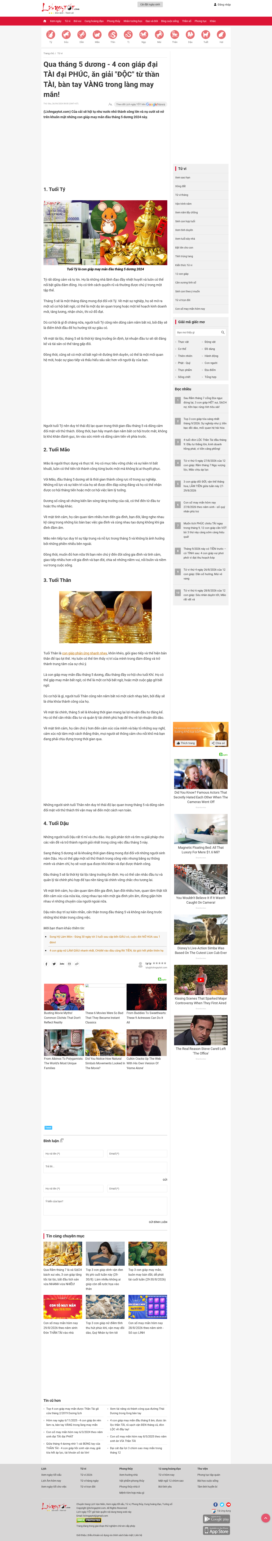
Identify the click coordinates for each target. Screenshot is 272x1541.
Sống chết (184, 377)
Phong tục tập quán (208, 1474)
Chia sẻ (220, 743)
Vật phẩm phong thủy (131, 1480)
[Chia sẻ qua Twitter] (54, 964)
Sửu (66, 42)
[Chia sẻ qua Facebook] (46, 964)
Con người (211, 363)
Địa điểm (210, 370)
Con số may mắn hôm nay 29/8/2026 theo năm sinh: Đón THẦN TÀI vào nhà (60, 1327)
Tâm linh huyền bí (207, 1486)
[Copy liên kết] (77, 964)
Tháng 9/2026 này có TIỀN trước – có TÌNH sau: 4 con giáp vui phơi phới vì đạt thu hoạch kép (205, 553)
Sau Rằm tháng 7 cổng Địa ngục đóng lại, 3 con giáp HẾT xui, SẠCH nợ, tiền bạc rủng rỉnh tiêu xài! (205, 402)
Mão (97, 42)
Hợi (221, 42)
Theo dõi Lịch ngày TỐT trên (131, 104)
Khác (213, 21)
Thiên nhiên (185, 356)
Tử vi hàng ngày (89, 1480)
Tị (128, 42)
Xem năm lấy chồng (186, 212)
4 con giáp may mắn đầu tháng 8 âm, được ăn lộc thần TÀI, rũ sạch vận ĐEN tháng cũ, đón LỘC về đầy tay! (138, 1425)
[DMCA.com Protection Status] (88, 1522)
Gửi (165, 1179)
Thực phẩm (185, 370)
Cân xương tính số (185, 282)
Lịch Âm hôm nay (51, 1480)
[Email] (69, 964)
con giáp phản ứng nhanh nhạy (84, 653)
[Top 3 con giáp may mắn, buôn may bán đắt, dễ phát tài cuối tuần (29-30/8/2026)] (147, 1254)
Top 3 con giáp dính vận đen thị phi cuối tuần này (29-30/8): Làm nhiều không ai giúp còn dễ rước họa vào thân (104, 1279)
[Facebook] (215, 1506)
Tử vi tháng (181, 194)
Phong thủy (113, 21)
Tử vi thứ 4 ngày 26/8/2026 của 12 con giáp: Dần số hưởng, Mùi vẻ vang (204, 574)
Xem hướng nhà (128, 1474)
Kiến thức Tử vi (183, 265)
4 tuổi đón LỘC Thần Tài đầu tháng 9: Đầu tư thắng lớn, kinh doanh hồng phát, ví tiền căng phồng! (205, 444)
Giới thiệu (81, 1535)
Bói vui (77, 21)
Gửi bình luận (158, 1222)
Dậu (190, 42)
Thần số (186, 21)
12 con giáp (182, 273)
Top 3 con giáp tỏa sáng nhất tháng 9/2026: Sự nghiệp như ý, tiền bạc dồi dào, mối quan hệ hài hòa (205, 423)
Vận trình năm (183, 203)
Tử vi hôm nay (166, 1474)
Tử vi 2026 (86, 1474)
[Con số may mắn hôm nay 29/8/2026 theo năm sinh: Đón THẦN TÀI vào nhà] (62, 1307)
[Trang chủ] (44, 21)
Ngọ (144, 42)
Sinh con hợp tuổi (185, 221)
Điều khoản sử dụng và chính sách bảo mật (110, 1535)
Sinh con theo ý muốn (187, 291)
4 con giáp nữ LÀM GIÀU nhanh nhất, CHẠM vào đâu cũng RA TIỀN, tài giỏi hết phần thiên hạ (106, 950)
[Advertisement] (98, 144)
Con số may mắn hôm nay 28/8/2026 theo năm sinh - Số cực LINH (146, 1327)
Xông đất (180, 186)
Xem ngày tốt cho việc (53, 1486)
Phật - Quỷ (184, 363)
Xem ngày (55, 21)
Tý (50, 42)
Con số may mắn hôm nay (190, 308)
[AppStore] (216, 1534)
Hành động (211, 356)
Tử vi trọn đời (182, 300)
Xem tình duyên (184, 230)
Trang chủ (48, 53)
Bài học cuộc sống (207, 1480)
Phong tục (200, 21)
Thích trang (187, 743)
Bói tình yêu (165, 1486)
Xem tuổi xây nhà (185, 238)
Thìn (112, 42)
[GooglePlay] (216, 1522)
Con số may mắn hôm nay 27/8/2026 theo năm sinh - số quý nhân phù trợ (204, 507)
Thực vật (183, 342)
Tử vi (67, 21)
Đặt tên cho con (184, 247)
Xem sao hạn (182, 177)
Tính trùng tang (184, 256)
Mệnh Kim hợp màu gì (131, 1492)
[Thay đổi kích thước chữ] (110, 104)
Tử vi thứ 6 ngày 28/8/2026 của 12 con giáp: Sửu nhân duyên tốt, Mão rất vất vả (205, 595)
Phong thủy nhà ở (129, 1486)
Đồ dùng (210, 349)
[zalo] (62, 964)
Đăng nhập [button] (224, 4)
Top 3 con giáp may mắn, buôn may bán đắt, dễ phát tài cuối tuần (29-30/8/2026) (147, 1274)
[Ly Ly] (140, 964)
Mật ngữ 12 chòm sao (171, 1480)
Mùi (159, 42)
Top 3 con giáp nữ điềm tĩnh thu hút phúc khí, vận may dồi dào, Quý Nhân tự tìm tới (105, 1327)
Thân (174, 42)
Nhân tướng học (133, 21)
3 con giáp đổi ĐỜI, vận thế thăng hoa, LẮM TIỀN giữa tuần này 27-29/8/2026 (204, 486)
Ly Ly (148, 963)
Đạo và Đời (152, 21)
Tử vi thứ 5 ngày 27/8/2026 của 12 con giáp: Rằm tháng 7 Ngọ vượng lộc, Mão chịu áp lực (204, 465)
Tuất (206, 42)
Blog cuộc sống (170, 21)
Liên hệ (138, 1535)
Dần (82, 42)
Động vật (210, 342)
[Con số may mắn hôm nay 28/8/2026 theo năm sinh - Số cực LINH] (147, 1307)
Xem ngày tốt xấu (51, 1474)
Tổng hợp (210, 377)
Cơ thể (182, 349)
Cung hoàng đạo (94, 21)
